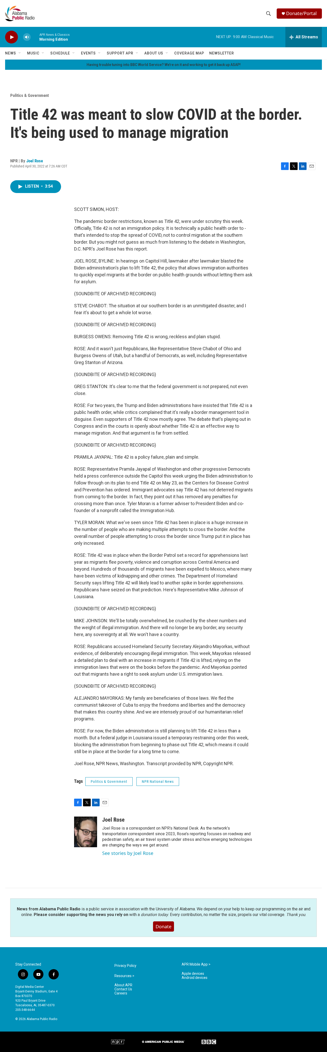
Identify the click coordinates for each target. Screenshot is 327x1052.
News (10, 53)
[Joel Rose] (85, 832)
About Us (153, 53)
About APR (123, 985)
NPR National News (158, 781)
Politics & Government (29, 95)
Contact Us (123, 989)
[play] (11, 37)
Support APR (120, 53)
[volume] (26, 37)
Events (88, 53)
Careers (120, 993)
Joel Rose (34, 160)
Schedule (60, 53)
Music (33, 53)
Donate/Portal (301, 13)
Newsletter (221, 53)
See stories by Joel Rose (127, 853)
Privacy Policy (125, 966)
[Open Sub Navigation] (20, 53)
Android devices (194, 978)
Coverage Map (189, 53)
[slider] (35, 37)
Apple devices (193, 974)
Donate (163, 926)
